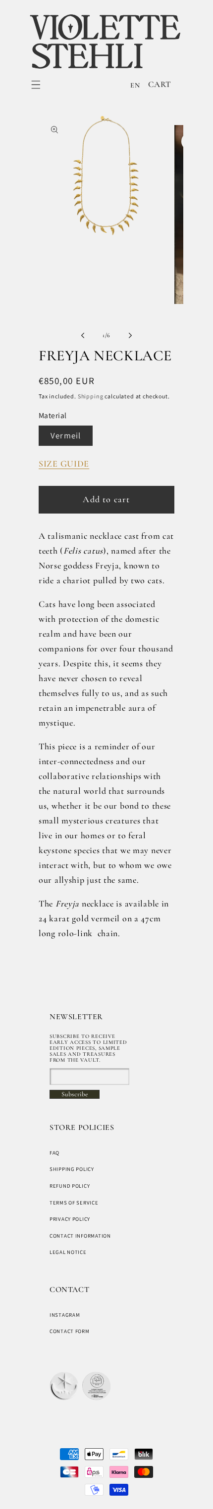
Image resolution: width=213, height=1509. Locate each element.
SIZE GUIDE (64, 463)
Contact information (80, 1235)
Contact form (70, 1331)
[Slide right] (130, 335)
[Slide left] (83, 335)
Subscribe (74, 1094)
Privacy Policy (70, 1218)
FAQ (54, 1152)
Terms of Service (74, 1202)
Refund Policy (70, 1185)
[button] (36, 85)
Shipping (91, 396)
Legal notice (68, 1252)
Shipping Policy (72, 1168)
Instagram (65, 1314)
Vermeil (66, 435)
